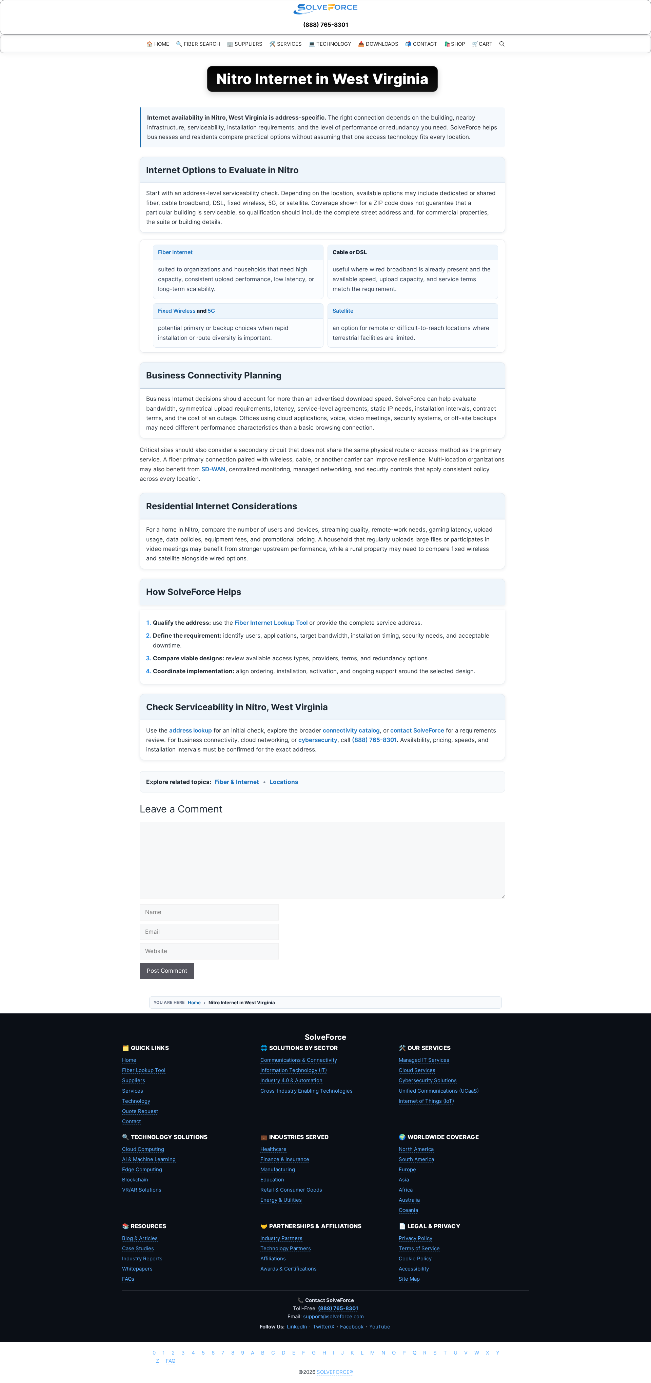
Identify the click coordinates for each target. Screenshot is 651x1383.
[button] (502, 43)
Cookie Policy (415, 1258)
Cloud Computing (143, 1149)
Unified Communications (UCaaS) (439, 1091)
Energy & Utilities (281, 1200)
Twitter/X (324, 1326)
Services (132, 1091)
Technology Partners (285, 1248)
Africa (406, 1189)
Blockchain (135, 1179)
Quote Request (140, 1111)
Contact (131, 1121)
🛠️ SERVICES (285, 44)
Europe (407, 1169)
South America (416, 1159)
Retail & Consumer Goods (291, 1189)
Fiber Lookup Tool (143, 1070)
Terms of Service (419, 1248)
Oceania (408, 1210)
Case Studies (138, 1248)
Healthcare (273, 1149)
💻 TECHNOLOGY (330, 44)
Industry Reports (142, 1258)
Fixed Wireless (177, 310)
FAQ (170, 1361)
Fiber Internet (175, 252)
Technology (136, 1101)
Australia (409, 1200)
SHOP (454, 44)
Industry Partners (281, 1238)
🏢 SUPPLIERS (244, 44)
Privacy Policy (415, 1238)
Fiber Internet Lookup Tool (271, 622)
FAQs (128, 1279)
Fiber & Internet (237, 781)
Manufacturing (277, 1169)
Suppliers (133, 1080)
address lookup (190, 730)
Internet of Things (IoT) (426, 1101)
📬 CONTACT (421, 44)
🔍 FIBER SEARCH (198, 44)
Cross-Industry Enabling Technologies (306, 1091)
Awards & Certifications (288, 1268)
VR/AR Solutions (141, 1189)
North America (416, 1149)
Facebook (351, 1326)
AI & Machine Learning (149, 1159)
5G (211, 310)
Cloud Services (417, 1070)
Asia (404, 1179)
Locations (284, 781)
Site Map (409, 1279)
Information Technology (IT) (293, 1070)
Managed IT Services (424, 1060)
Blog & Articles (140, 1238)
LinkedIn (297, 1326)
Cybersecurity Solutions (428, 1080)
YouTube (379, 1326)
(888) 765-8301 (325, 24)
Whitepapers (137, 1268)
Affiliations (273, 1258)
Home (194, 1002)
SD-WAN (213, 469)
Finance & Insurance (284, 1159)
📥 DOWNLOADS (378, 44)
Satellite (343, 310)
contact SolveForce (417, 730)
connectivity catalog (351, 730)
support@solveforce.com (333, 1316)
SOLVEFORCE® (335, 1372)
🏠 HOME (157, 44)
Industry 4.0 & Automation (291, 1080)
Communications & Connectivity (298, 1060)
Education (272, 1179)
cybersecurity (317, 739)
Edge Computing (142, 1169)
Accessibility (414, 1268)
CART (482, 44)
